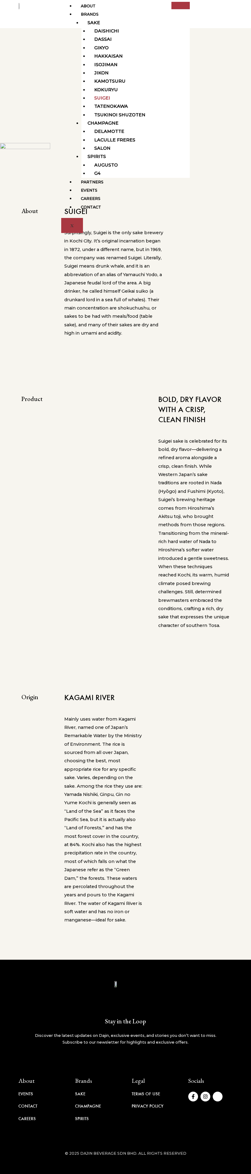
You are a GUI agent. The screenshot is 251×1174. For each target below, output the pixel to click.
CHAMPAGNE (88, 1106)
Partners (92, 182)
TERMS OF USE (146, 1094)
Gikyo (101, 48)
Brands (90, 14)
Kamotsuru (110, 81)
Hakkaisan (108, 56)
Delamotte (109, 131)
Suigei (102, 98)
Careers (90, 198)
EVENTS (25, 1094)
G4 (97, 173)
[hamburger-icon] (180, 5)
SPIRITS (82, 1118)
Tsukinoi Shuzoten (119, 115)
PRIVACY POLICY (147, 1106)
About (88, 6)
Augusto (106, 165)
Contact (91, 207)
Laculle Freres (114, 140)
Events (89, 190)
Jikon (101, 73)
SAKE (80, 1094)
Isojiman (106, 64)
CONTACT (27, 1106)
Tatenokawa (111, 106)
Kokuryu (106, 89)
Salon (102, 148)
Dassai (103, 39)
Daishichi (106, 31)
